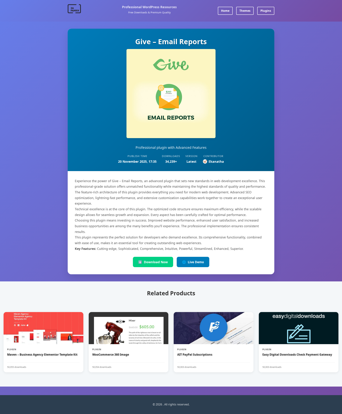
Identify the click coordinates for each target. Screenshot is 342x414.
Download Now (153, 262)
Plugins (265, 11)
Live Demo (193, 262)
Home (225, 11)
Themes (244, 11)
